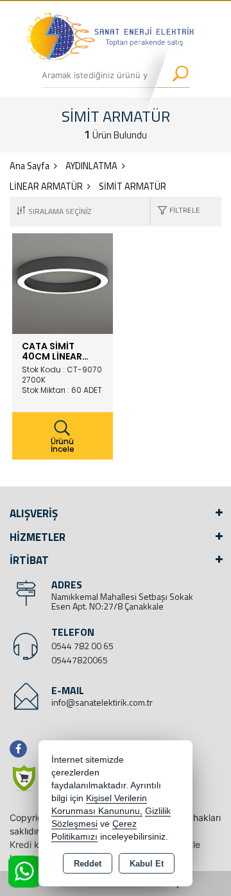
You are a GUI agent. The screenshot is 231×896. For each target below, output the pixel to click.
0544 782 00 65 (82, 645)
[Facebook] (21, 749)
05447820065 (79, 660)
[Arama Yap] (172, 75)
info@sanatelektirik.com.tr (102, 702)
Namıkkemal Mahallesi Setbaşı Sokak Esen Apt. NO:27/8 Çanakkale (122, 601)
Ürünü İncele (62, 445)
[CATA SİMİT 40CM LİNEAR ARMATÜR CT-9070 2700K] (62, 282)
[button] (175, 211)
